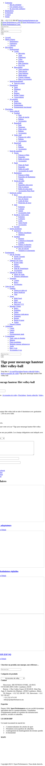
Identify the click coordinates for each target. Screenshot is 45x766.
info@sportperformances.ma (28, 20)
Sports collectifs (32, 395)
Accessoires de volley (10, 395)
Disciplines (22, 395)
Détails (3, 530)
